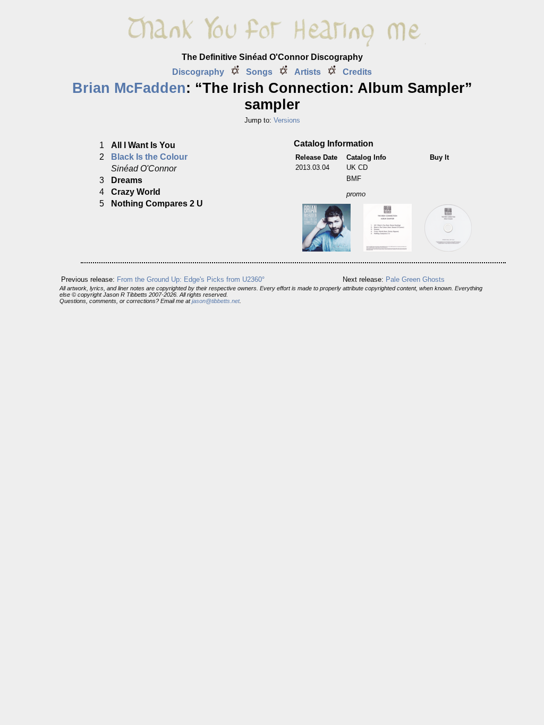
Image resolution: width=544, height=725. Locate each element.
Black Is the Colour (149, 156)
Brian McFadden (129, 88)
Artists (307, 71)
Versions (287, 120)
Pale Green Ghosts (415, 279)
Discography (198, 71)
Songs (259, 71)
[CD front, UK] (326, 248)
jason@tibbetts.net (216, 301)
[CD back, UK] (387, 248)
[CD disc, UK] (448, 248)
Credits (357, 71)
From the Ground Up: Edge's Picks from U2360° (191, 279)
